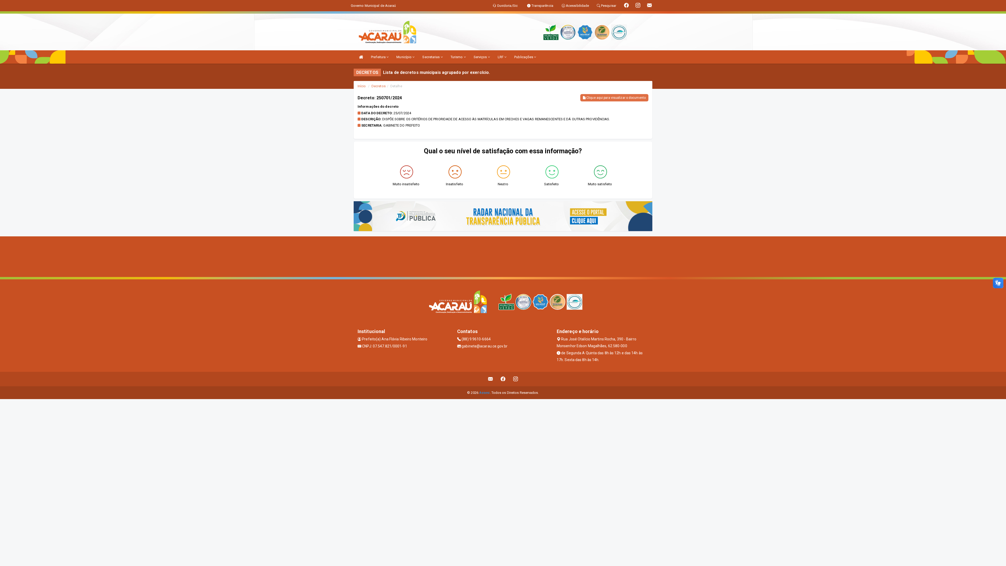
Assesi (484, 393)
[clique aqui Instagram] (515, 379)
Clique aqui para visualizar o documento (616, 98)
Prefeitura (378, 57)
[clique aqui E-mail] (490, 379)
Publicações (524, 57)
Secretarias (431, 57)
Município (404, 57)
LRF (501, 57)
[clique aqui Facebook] (503, 379)
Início (362, 86)
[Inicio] (361, 57)
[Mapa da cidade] (503, 256)
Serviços (481, 57)
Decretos (378, 86)
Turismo (457, 57)
